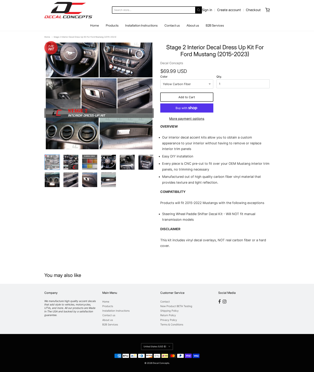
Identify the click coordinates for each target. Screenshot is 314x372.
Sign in (207, 10)
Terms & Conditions (171, 324)
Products (112, 25)
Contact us (172, 25)
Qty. (219, 76)
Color (164, 76)
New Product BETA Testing (176, 306)
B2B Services (215, 25)
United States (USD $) (155, 346)
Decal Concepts (171, 63)
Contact (165, 301)
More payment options (186, 119)
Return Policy (168, 315)
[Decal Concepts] (68, 10)
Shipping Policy (169, 310)
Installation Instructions (141, 25)
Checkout (253, 10)
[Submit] (198, 10)
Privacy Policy (168, 319)
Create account (229, 10)
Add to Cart (186, 97)
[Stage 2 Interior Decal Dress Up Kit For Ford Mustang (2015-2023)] (99, 96)
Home (94, 25)
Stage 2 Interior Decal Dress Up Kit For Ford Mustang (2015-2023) (85, 37)
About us (192, 25)
